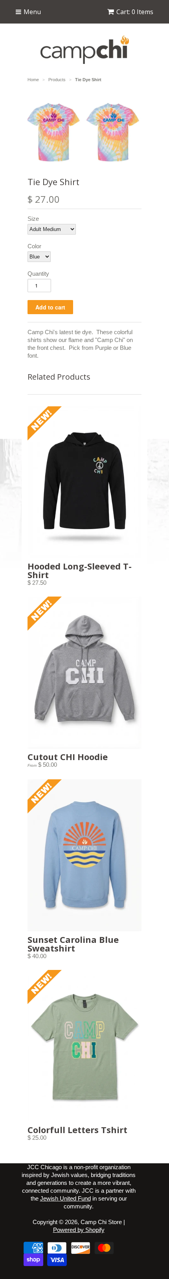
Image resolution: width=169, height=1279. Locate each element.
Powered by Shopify (79, 1229)
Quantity (38, 273)
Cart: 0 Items (134, 11)
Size (33, 218)
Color (34, 246)
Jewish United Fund (65, 1198)
